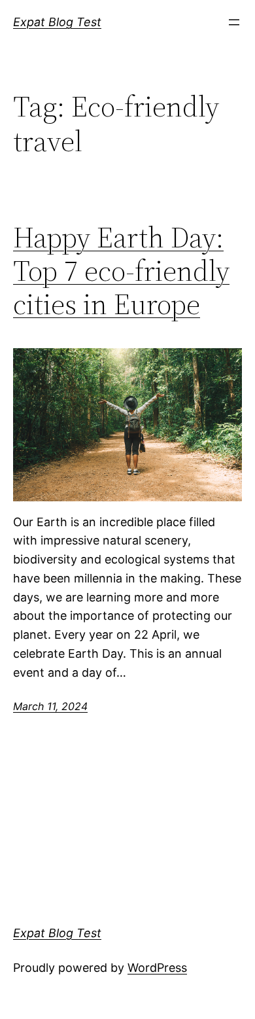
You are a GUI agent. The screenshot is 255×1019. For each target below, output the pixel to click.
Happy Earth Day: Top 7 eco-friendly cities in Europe (121, 271)
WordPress (157, 967)
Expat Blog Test (57, 22)
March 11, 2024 (50, 706)
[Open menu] (234, 22)
